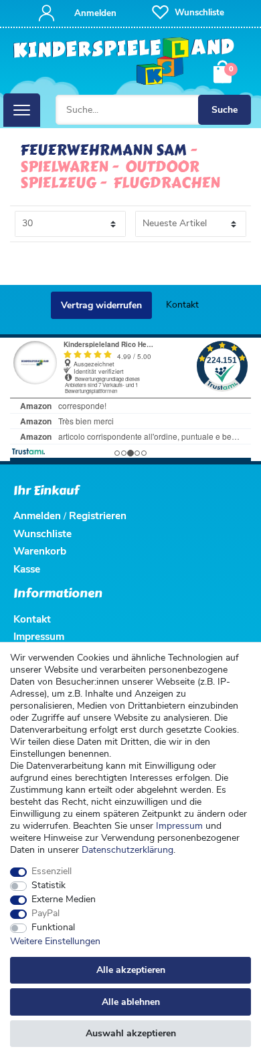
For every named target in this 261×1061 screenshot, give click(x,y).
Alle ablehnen (131, 1002)
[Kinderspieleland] (124, 61)
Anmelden (37, 515)
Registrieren (97, 515)
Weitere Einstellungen (55, 942)
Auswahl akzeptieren (131, 1033)
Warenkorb (39, 551)
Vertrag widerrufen (101, 305)
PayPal (45, 914)
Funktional (53, 928)
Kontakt (182, 304)
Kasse (26, 569)
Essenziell (51, 871)
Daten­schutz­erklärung (127, 849)
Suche (224, 109)
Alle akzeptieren (130, 970)
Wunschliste (42, 533)
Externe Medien (63, 900)
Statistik (48, 885)
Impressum (179, 825)
